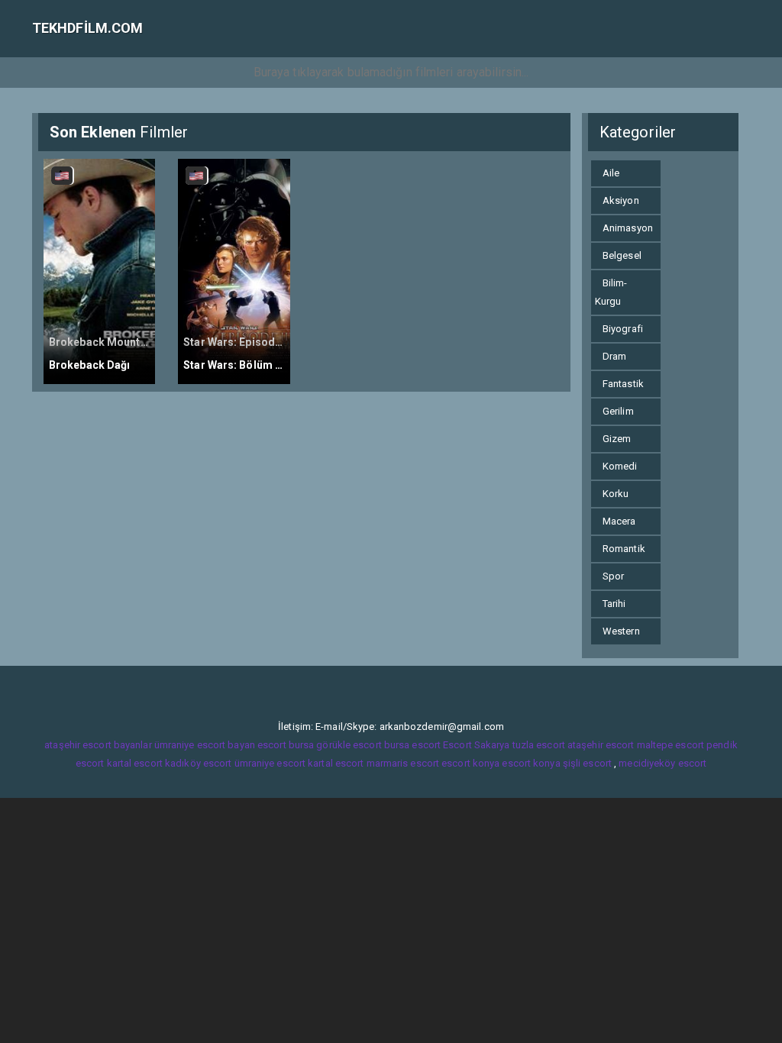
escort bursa (285, 745)
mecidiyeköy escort (662, 763)
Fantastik (623, 383)
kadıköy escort (198, 763)
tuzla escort (538, 745)
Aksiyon (621, 200)
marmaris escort (403, 763)
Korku (616, 493)
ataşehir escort (601, 745)
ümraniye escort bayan (204, 745)
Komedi (620, 466)
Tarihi (614, 603)
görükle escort (348, 745)
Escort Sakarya (476, 745)
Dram (614, 356)
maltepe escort (670, 745)
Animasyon (628, 228)
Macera (619, 521)
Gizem (617, 438)
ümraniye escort (270, 763)
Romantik (624, 548)
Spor (613, 576)
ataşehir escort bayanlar (97, 745)
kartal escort (135, 763)
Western (621, 631)
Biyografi (623, 328)
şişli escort (587, 763)
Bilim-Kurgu (611, 292)
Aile (611, 173)
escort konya (470, 763)
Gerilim (618, 411)
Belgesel (622, 255)
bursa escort (412, 745)
